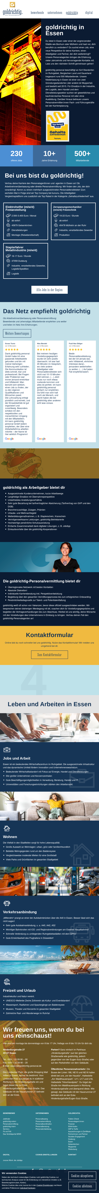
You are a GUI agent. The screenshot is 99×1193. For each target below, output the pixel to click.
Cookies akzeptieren (82, 1176)
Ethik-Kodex (72, 1126)
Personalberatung (42, 1126)
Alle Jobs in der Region (49, 290)
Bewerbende (37, 12)
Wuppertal (72, 1146)
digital (89, 12)
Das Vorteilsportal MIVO (12, 1134)
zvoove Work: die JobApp (12, 1160)
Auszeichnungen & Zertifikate (79, 1131)
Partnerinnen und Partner (78, 1134)
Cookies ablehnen (82, 1186)
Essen (70, 1141)
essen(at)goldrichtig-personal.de (25, 1065)
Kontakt (72, 1155)
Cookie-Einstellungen (45, 1185)
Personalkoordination (44, 1124)
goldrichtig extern (9, 1121)
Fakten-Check (73, 1119)
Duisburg (71, 1139)
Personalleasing (42, 1119)
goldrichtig (72, 12)
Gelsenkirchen (73, 1144)
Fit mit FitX (7, 1131)
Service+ (6, 1129)
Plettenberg (72, 1149)
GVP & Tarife (73, 1129)
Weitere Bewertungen (17, 333)
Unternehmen (55, 12)
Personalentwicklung (43, 1129)
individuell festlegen (27, 1188)
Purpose (71, 1124)
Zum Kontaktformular (49, 655)
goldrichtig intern (9, 1126)
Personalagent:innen (76, 1121)
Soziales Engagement (76, 1136)
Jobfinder (6, 1119)
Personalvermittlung (10, 1124)
